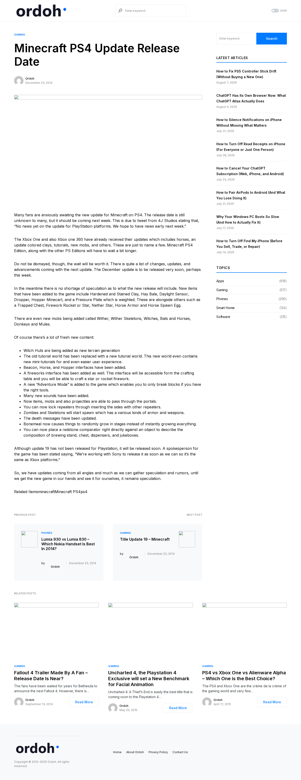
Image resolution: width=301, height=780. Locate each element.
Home (117, 752)
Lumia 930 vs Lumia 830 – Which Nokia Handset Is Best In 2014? (68, 544)
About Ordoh (135, 752)
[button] (278, 11)
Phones (46, 533)
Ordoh (29, 78)
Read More (84, 702)
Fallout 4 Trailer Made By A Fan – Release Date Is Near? (51, 675)
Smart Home (225, 308)
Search (271, 38)
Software (223, 317)
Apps (220, 281)
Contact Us (180, 752)
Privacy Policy (158, 752)
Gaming (19, 34)
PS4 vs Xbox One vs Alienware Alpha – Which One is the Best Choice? (244, 675)
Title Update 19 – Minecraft (145, 539)
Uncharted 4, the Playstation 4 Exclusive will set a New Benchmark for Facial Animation (148, 678)
